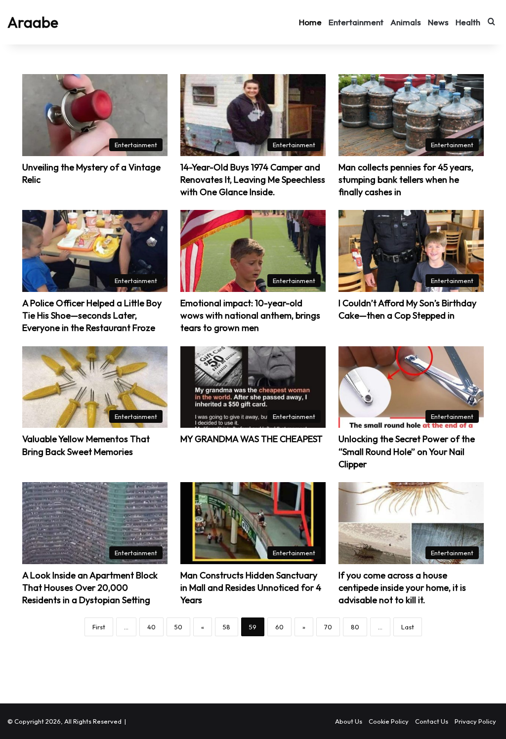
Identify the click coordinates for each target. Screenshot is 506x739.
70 (328, 627)
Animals (405, 22)
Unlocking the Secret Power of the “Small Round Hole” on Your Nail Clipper (406, 451)
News (438, 22)
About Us (348, 721)
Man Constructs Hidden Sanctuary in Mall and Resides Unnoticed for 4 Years (250, 588)
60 (279, 627)
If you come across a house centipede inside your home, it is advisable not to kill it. (402, 588)
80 (355, 627)
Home (310, 22)
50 (178, 627)
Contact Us (431, 721)
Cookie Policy (389, 721)
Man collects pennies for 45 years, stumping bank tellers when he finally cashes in (405, 180)
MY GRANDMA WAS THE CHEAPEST (251, 439)
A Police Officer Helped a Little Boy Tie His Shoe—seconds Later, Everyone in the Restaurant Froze (92, 315)
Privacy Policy (475, 721)
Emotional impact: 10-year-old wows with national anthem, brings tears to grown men (250, 315)
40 (151, 627)
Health (468, 22)
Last (407, 627)
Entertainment (356, 22)
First (98, 627)
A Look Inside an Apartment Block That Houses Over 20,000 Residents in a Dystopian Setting (90, 588)
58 (226, 627)
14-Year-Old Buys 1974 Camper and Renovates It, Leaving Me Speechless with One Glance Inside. (252, 180)
